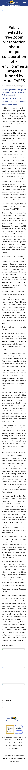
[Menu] (24, 3)
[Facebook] (3, 752)
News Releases (8, 86)
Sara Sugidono (20, 86)
